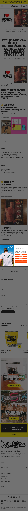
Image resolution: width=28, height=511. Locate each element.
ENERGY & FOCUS (21, 258)
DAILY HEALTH (21, 256)
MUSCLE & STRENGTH (21, 262)
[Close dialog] (27, 245)
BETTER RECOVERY (21, 260)
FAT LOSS (21, 254)
